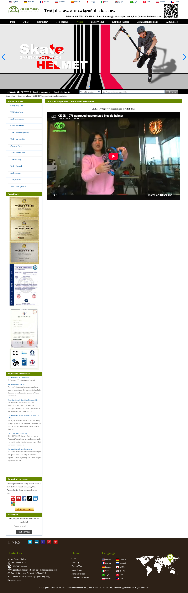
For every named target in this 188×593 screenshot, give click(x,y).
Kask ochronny (15, 159)
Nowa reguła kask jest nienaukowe (20, 449)
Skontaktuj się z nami (147, 22)
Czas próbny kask (16, 105)
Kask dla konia (62, 92)
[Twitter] (29, 498)
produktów (42, 22)
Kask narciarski (15, 173)
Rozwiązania (62, 22)
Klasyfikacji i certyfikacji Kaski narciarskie (22, 400)
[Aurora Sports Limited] (23, 13)
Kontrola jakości (120, 22)
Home (75, 553)
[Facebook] (43, 542)
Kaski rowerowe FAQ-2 (16, 384)
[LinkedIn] (36, 542)
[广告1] (94, 83)
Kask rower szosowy (17, 119)
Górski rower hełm (24, 96)
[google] (13, 503)
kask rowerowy (41, 92)
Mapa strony (77, 570)
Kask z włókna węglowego (19, 132)
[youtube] (13, 498)
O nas (25, 22)
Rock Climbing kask (17, 153)
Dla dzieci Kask (15, 146)
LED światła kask (16, 112)
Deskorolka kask (16, 166)
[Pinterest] (55, 542)
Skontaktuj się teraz (24, 509)
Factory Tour (97, 22)
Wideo (79, 22)
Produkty (75, 562)
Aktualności (172, 22)
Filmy (13, 96)
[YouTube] (49, 542)
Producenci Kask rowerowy (17, 433)
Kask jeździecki (15, 180)
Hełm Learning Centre (18, 186)
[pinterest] (18, 498)
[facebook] (24, 498)
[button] (87, 86)
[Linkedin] (35, 498)
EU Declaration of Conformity (18, 378)
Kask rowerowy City (17, 139)
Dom (12, 22)
